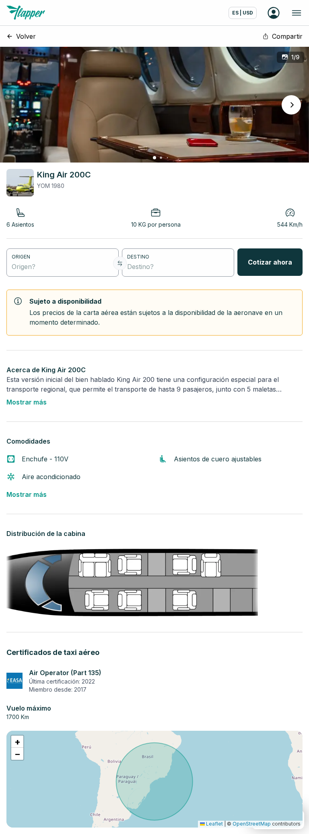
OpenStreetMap (252, 824)
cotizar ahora (270, 262)
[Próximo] (291, 105)
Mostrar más (26, 402)
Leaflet (214, 824)
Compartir (287, 36)
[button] (17, 742)
